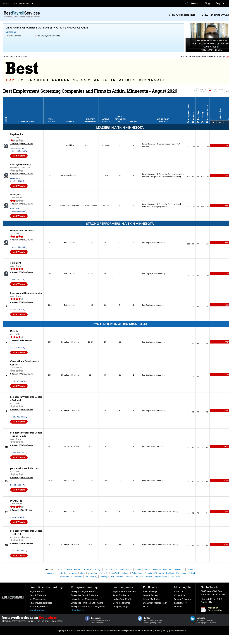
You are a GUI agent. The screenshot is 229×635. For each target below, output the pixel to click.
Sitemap (178, 606)
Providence (181, 573)
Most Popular (183, 587)
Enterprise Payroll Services (84, 591)
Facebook (87, 618)
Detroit (147, 569)
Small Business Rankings (46, 587)
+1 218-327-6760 (17, 452)
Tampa (149, 576)
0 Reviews (14, 174)
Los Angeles (50, 573)
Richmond (64, 576)
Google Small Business (22, 230)
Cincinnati (108, 569)
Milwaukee (92, 573)
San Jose (130, 576)
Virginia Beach (160, 576)
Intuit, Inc (15, 194)
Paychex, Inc (16, 134)
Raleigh (192, 573)
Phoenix (148, 573)
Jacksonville (178, 569)
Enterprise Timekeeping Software (87, 602)
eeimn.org (15, 262)
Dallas (129, 569)
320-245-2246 (16, 517)
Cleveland (119, 569)
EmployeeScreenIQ (20, 164)
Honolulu (157, 569)
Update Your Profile (122, 599)
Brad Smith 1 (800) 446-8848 (17, 209)
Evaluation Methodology (155, 602)
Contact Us (179, 595)
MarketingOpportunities (215, 609)
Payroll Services (14, 36)
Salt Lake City (91, 576)
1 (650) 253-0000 (17, 247)
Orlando (125, 573)
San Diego (104, 576)
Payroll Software (37, 595)
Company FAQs (120, 606)
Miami (82, 573)
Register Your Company (124, 591)
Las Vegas (191, 569)
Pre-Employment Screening (48, 36)
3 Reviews (14, 240)
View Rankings (150, 591)
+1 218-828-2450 (17, 417)
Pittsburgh (159, 573)
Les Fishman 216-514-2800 (16, 179)
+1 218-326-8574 (17, 381)
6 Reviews (14, 204)
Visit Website (19, 155)
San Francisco (117, 576)
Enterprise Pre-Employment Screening (165, 176)
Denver (137, 569)
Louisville (62, 573)
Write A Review (26, 143)
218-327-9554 (16, 485)
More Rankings (36, 610)
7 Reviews (14, 143)
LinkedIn (192, 618)
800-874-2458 (215, 599)
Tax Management (37, 599)
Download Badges (121, 602)
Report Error (180, 602)
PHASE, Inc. (16, 500)
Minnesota (24, 3)
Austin (69, 569)
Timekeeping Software (159, 207)
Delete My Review (151, 599)
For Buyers (150, 587)
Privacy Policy (161, 630)
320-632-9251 (16, 279)
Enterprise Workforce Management (88, 606)
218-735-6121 (16, 347)
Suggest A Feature (182, 599)
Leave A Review (150, 595)
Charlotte (87, 569)
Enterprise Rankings (84, 587)
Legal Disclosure (178, 630)
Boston (77, 569)
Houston (167, 569)
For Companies (123, 587)
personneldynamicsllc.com (24, 468)
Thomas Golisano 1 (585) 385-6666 (17, 149)
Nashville (104, 573)
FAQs (145, 606)
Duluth (14, 331)
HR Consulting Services (165, 144)
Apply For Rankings (122, 595)
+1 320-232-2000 (17, 551)
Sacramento (76, 576)
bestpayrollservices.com (83, 630)
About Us (178, 591)
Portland (170, 573)
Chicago (97, 569)
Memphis (73, 573)
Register (220, 3)
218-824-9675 (16, 309)
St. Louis (139, 576)
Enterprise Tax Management (84, 599)
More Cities (175, 576)
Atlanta (60, 569)
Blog (207, 3)
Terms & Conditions (143, 630)
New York (115, 573)
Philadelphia (136, 573)
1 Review (14, 340)
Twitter (140, 618)
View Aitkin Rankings (182, 14)
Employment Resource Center (26, 292)
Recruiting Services (38, 606)
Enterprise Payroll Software (84, 595)
